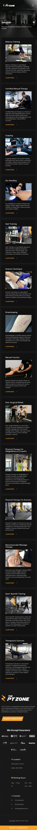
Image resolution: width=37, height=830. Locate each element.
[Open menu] (33, 5)
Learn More (9, 78)
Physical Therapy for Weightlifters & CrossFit (16, 450)
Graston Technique (13, 269)
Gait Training (11, 224)
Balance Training (12, 42)
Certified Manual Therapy (16, 89)
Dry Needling (11, 181)
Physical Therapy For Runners (18, 500)
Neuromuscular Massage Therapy (16, 546)
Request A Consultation (19, 828)
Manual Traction (12, 357)
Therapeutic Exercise (14, 641)
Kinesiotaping (11, 312)
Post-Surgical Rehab (14, 402)
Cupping (9, 136)
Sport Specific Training (15, 594)
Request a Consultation (13, 719)
